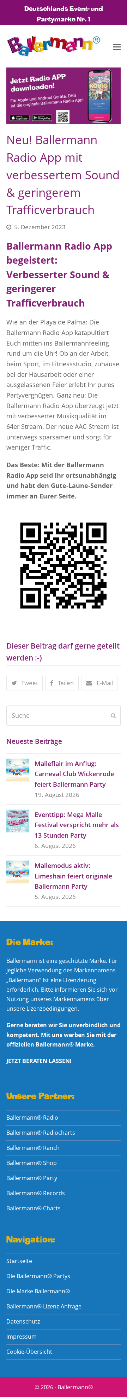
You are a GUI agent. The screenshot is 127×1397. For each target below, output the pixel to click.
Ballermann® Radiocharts (40, 1133)
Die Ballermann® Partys (38, 1276)
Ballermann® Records (35, 1193)
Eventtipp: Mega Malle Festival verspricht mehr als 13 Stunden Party (77, 824)
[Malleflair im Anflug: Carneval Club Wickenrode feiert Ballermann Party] (17, 770)
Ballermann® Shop (31, 1163)
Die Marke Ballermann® (38, 1291)
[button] (117, 46)
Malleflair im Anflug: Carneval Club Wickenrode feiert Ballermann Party (74, 773)
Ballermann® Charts (33, 1208)
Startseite (19, 1261)
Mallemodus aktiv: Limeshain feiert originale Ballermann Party (73, 875)
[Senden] (113, 715)
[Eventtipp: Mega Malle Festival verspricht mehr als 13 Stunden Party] (17, 821)
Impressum (21, 1336)
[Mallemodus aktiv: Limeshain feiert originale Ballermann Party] (17, 872)
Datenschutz (23, 1321)
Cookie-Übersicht (29, 1352)
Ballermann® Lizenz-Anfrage (43, 1306)
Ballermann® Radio (32, 1117)
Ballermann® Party (31, 1178)
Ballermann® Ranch (33, 1148)
